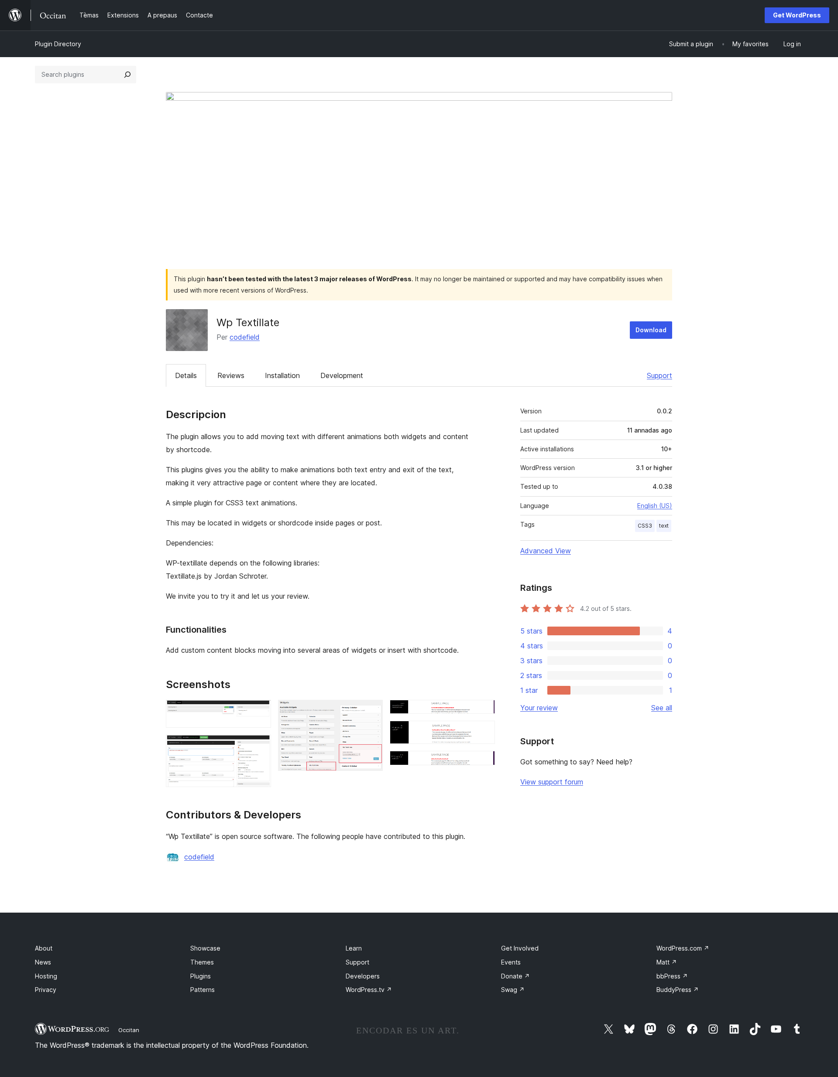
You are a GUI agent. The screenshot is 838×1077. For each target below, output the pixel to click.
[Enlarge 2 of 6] (259, 746)
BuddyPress (677, 989)
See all (661, 707)
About (43, 948)
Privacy (45, 989)
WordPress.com (682, 948)
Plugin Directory (58, 44)
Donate (515, 976)
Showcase (205, 948)
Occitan (128, 1029)
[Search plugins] (127, 74)
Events (511, 962)
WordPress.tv (369, 989)
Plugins (200, 976)
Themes (202, 962)
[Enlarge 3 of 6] (371, 711)
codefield (245, 337)
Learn (354, 948)
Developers (363, 976)
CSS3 (645, 525)
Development (341, 375)
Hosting (46, 976)
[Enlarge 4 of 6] (483, 711)
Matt (666, 962)
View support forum (551, 781)
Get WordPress (797, 15)
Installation (282, 375)
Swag (513, 989)
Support (659, 375)
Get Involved (520, 948)
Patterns (202, 989)
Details (186, 375)
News (43, 962)
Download (650, 330)
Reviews (230, 375)
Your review (539, 707)
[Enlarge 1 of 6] (259, 711)
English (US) (654, 505)
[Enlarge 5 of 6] (483, 732)
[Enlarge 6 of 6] (483, 762)
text (664, 525)
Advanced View (545, 550)
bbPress (672, 976)
